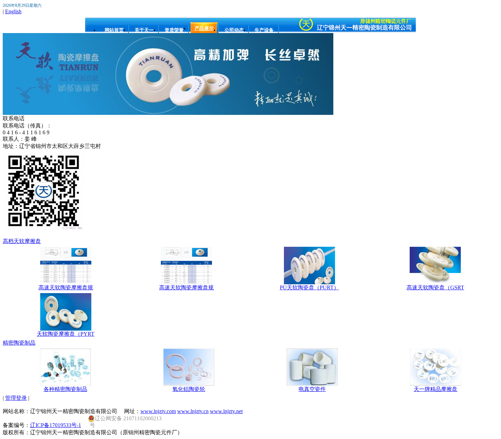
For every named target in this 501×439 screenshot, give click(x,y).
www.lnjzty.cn (193, 411)
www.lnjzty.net (226, 411)
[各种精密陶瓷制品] (65, 384)
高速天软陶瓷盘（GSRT (435, 287)
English (13, 11)
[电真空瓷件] (312, 384)
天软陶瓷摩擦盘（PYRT (65, 334)
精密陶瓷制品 (19, 343)
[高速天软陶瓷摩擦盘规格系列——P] (65, 282)
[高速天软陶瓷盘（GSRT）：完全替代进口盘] (435, 282)
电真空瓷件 (312, 389)
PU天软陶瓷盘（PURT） (309, 287)
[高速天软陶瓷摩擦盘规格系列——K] (186, 282)
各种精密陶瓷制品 (65, 389)
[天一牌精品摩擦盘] (435, 384)
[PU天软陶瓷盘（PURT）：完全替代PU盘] (309, 282)
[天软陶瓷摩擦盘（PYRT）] (65, 329)
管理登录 (16, 398)
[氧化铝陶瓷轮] (188, 384)
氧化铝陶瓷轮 (188, 389)
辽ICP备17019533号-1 (55, 425)
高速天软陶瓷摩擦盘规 (66, 287)
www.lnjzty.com (158, 411)
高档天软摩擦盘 (22, 241)
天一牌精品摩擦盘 (435, 389)
